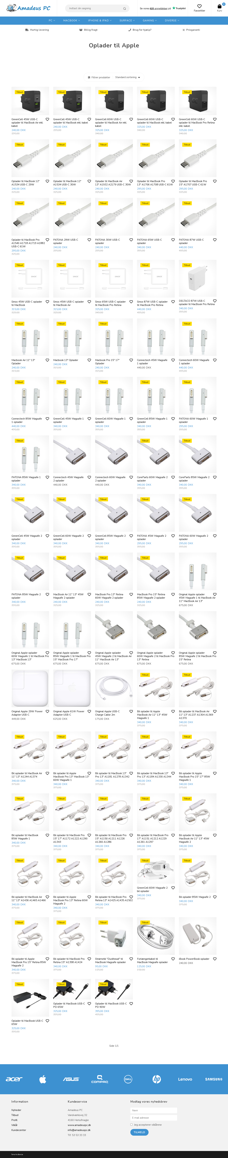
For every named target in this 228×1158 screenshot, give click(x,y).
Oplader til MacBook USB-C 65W (27, 1022)
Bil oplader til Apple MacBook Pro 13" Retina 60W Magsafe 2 (70, 900)
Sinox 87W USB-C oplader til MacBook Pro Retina (152, 303)
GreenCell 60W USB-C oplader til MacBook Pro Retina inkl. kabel (197, 123)
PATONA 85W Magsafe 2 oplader (26, 596)
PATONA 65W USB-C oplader (149, 241)
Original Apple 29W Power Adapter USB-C (27, 713)
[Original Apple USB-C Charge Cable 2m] (114, 688)
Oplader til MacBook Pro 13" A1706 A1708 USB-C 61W (155, 183)
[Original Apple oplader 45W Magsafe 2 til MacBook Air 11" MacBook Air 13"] (114, 630)
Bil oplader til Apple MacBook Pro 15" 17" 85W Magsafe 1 (194, 777)
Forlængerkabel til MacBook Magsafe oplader (152, 960)
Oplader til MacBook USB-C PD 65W (69, 1005)
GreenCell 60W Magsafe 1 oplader (110, 420)
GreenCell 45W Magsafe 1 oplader (68, 420)
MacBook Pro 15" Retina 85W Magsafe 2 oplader (151, 596)
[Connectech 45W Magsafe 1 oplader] (156, 337)
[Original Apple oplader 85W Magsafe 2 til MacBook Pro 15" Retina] (198, 630)
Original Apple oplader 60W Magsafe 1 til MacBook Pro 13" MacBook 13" (30, 656)
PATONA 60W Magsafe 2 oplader (193, 537)
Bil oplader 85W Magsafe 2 (195, 897)
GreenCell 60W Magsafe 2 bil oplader (152, 889)
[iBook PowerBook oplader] (198, 936)
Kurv (219, 10)
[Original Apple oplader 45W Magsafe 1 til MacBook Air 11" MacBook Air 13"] (198, 571)
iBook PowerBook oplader (194, 959)
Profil (14, 1120)
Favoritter (199, 10)
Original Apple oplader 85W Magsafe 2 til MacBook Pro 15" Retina (197, 656)
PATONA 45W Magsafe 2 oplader (151, 537)
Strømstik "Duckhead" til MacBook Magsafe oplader (110, 960)
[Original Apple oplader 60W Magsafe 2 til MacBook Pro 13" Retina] (156, 630)
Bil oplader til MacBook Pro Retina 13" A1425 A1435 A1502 (114, 898)
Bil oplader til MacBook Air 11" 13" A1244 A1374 (27, 775)
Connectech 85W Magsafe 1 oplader (27, 420)
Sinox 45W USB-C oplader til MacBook (27, 303)
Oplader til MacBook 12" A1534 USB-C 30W (67, 183)
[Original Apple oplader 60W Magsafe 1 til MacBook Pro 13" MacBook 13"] (30, 630)
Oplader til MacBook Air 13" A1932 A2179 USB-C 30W (113, 183)
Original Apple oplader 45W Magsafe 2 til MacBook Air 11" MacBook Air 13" (113, 656)
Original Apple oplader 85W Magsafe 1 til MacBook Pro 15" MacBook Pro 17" (72, 656)
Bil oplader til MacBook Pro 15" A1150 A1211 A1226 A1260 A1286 (111, 839)
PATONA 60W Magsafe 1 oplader (193, 420)
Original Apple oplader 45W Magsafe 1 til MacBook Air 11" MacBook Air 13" (197, 598)
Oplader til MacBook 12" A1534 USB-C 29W (26, 183)
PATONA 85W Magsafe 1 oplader (26, 479)
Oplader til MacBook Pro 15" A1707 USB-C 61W (193, 183)
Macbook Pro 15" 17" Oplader (107, 361)
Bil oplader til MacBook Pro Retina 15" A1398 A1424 (69, 960)
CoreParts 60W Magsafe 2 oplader (152, 479)
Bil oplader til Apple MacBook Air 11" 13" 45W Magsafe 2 (194, 839)
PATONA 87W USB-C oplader (191, 241)
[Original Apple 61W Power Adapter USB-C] (72, 688)
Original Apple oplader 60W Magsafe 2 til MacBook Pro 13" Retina (155, 656)
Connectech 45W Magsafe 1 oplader (152, 361)
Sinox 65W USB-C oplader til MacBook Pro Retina (110, 303)
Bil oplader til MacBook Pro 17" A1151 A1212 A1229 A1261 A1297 (152, 839)
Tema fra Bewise (17, 1154)
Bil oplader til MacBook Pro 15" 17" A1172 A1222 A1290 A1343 (70, 839)
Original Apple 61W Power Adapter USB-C (68, 713)
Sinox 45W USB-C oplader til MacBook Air (68, 303)
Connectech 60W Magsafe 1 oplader (194, 361)
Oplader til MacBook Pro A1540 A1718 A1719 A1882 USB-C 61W (28, 243)
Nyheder (16, 1110)
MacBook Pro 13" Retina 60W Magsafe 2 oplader (109, 596)
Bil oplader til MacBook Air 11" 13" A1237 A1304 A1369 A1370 (196, 715)
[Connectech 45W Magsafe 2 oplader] (72, 454)
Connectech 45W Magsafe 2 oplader (68, 479)
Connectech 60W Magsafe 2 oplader (110, 479)
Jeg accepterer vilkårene (148, 1124)
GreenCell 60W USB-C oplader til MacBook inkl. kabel (154, 121)
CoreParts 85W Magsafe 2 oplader (194, 479)
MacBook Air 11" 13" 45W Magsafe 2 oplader (68, 596)
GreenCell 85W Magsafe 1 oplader (152, 420)
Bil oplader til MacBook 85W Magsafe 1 (25, 837)
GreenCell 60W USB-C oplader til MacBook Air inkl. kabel (111, 123)
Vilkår (14, 1125)
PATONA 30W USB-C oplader (107, 241)
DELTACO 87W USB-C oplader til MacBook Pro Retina (197, 302)
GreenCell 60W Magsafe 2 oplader (68, 537)
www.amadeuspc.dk (79, 1125)
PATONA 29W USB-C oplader (65, 241)
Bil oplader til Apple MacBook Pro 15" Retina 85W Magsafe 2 (29, 962)
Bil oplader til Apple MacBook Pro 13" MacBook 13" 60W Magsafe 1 (71, 777)
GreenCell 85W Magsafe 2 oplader (110, 537)
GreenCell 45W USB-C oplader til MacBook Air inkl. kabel (27, 123)
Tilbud (14, 1115)
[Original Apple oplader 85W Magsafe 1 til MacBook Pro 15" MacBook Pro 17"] (72, 630)
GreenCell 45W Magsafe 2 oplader (27, 537)
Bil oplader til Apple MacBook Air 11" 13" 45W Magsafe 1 (152, 715)
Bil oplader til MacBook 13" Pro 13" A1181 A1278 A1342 (112, 775)
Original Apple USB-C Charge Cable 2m (107, 713)
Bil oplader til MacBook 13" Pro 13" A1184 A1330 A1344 (154, 775)
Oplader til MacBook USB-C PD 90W (111, 1005)
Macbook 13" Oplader (65, 360)
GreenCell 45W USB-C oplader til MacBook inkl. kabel (70, 121)
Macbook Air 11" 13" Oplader (23, 361)
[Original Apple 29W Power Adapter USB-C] (30, 688)
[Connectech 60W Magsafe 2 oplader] (114, 454)
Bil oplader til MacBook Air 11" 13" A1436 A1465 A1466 (29, 898)
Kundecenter (18, 1130)
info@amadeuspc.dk (79, 1130)
